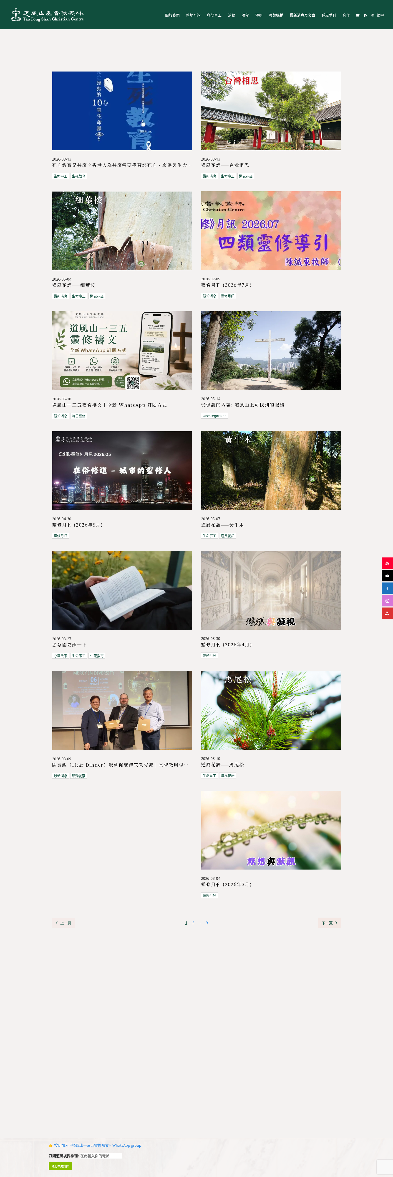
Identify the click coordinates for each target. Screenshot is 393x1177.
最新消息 (209, 176)
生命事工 (60, 176)
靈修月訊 (227, 296)
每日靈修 (79, 416)
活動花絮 (79, 775)
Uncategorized (215, 415)
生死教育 (79, 176)
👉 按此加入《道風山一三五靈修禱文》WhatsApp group (95, 1145)
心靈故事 (60, 655)
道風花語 (246, 176)
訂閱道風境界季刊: (64, 1155)
